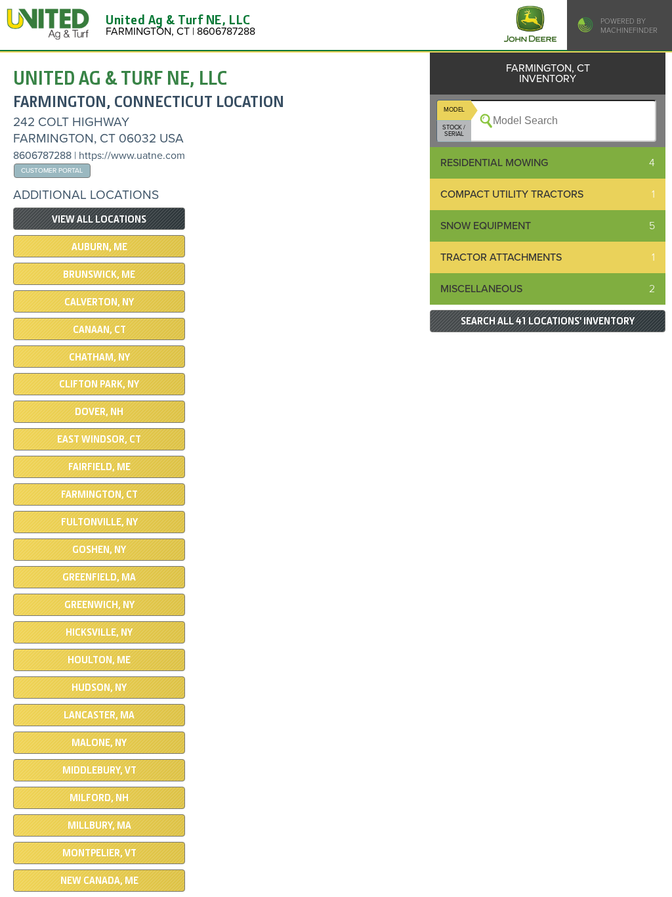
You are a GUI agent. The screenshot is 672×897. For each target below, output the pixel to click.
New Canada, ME (99, 880)
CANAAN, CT (99, 329)
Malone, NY (99, 742)
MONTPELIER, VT (99, 853)
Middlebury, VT (99, 770)
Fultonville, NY (99, 522)
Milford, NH (99, 798)
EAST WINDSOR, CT (99, 439)
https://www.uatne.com (132, 155)
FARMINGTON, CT (99, 494)
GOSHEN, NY (99, 549)
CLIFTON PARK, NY (99, 384)
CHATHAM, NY (99, 357)
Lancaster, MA (99, 715)
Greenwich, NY (99, 605)
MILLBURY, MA (99, 825)
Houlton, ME (99, 660)
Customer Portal (52, 170)
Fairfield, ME (99, 467)
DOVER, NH (99, 411)
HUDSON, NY (99, 687)
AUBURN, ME (99, 247)
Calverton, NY (99, 302)
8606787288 (42, 155)
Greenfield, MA (99, 577)
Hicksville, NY (99, 632)
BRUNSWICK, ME (99, 274)
